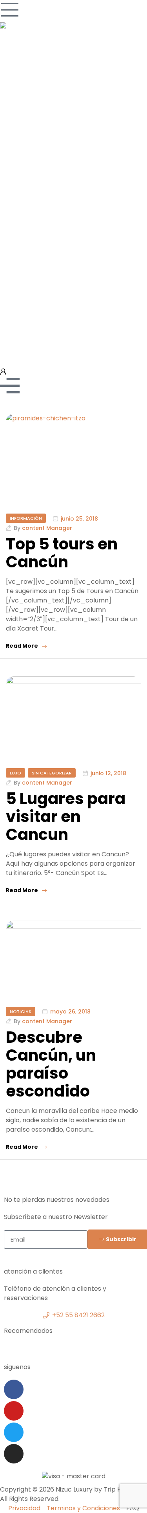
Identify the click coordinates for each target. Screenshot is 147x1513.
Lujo (15, 773)
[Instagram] (14, 1453)
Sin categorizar (52, 773)
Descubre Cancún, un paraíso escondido (51, 1064)
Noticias (20, 1011)
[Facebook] (14, 1389)
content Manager (47, 528)
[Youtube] (14, 1411)
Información (26, 518)
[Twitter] (14, 1432)
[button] (73, 1348)
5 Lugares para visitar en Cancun (65, 816)
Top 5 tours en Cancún (62, 553)
